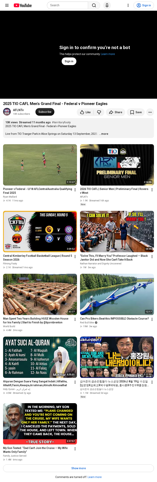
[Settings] (128, 5)
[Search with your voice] (107, 5)
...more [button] (103, 133)
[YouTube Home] (22, 5)
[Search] (94, 5)
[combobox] (68, 5)
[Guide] (7, 5)
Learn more (108, 54)
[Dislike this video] (99, 112)
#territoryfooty (61, 122)
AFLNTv (18, 110)
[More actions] (150, 112)
